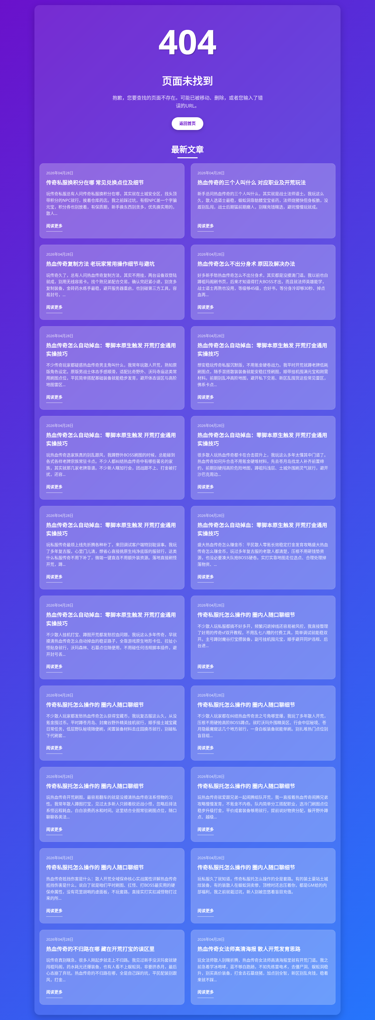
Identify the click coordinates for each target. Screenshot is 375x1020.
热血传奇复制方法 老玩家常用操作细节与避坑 (100, 263)
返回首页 (187, 123)
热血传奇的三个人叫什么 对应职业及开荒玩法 (251, 182)
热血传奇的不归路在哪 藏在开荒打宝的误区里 (100, 948)
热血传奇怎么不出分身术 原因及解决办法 (246, 263)
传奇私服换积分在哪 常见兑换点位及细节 (95, 182)
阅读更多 (54, 226)
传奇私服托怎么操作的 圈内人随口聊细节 (246, 614)
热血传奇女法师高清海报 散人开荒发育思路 (249, 948)
